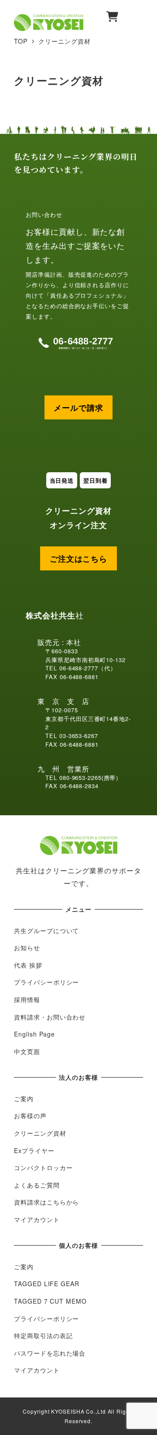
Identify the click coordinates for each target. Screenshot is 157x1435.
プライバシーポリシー (46, 982)
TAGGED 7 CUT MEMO (50, 1301)
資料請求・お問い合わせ (49, 1017)
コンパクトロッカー (43, 1167)
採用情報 (27, 999)
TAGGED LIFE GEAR (46, 1283)
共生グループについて (46, 930)
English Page (34, 1034)
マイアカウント (36, 1219)
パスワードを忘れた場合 (49, 1353)
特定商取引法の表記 (43, 1335)
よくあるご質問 (36, 1185)
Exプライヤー (34, 1150)
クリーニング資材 (40, 1133)
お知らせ (27, 947)
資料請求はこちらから (46, 1202)
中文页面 (27, 1051)
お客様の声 (30, 1115)
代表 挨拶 (28, 965)
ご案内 (24, 1098)
